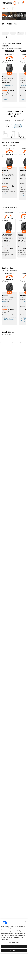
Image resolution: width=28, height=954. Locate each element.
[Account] (19, 3)
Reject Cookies (14, 946)
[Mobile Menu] (25, 3)
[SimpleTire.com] (8, 3)
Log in (10, 126)
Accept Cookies (14, 950)
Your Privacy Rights (14, 942)
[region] (14, 936)
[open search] (15, 3)
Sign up (18, 126)
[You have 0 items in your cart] (22, 3)
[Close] (26, 921)
